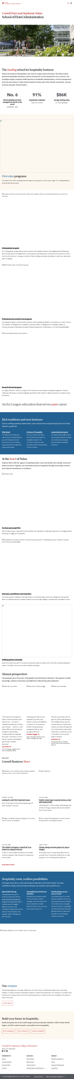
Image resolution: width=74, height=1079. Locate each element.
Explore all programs (37, 1031)
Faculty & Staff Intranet (57, 1065)
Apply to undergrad (8, 1031)
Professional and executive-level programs (17, 319)
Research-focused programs (12, 387)
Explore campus (7, 1003)
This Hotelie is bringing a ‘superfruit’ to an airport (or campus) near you (16, 848)
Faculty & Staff (6, 1065)
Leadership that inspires (59, 432)
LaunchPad (54, 1068)
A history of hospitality (34, 432)
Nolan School (30, 1062)
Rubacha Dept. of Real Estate (35, 1068)
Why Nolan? (6, 432)
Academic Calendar (56, 1059)
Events (53, 1062)
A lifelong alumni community (12, 659)
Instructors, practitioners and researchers (16, 593)
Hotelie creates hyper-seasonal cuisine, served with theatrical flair (55, 801)
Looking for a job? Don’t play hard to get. (16, 800)
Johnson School (31, 1065)
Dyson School (30, 1059)
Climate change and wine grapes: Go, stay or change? (54, 848)
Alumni (4, 1059)
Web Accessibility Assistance (54, 1076)
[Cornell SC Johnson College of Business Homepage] (37, 1046)
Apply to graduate (22, 1031)
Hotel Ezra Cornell (15, 902)
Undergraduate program (10, 248)
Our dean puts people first (11, 528)
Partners (4, 1068)
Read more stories (8, 865)
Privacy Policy (38, 1076)
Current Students (6, 1062)
